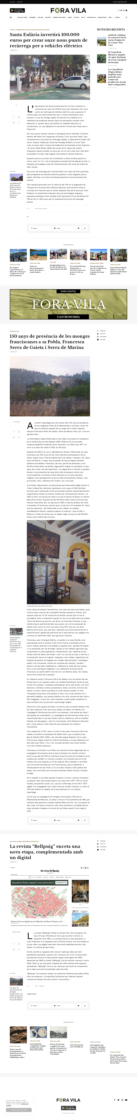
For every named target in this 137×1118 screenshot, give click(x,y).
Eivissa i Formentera (17, 29)
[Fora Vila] (68, 10)
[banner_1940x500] (68, 304)
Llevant (19, 841)
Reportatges (14, 331)
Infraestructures (43, 29)
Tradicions (34, 841)
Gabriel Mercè (16, 932)
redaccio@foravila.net (120, 2)
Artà (36, 986)
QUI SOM (12, 2)
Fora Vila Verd (30, 29)
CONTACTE (19, 2)
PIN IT (59, 564)
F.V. (16, 105)
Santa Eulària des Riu (41, 208)
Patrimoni (26, 841)
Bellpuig (41, 986)
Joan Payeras (16, 421)
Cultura (53, 262)
